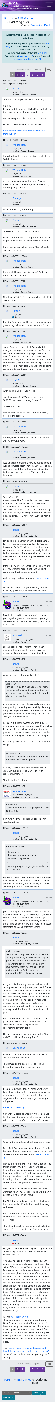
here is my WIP (18, 1316)
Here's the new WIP (12, 1107)
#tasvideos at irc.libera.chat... (26, 59)
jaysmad (17, 635)
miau (15, 1240)
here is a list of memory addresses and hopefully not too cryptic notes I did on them (25, 1349)
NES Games (25, 18)
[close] (49, 34)
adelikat (16, 601)
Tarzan (16, 310)
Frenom (16, 88)
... (27, 74)
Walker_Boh (19, 144)
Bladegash (18, 198)
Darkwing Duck (41, 25)
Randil (15, 529)
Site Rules (43, 52)
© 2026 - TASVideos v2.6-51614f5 (16, 1392)
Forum (8, 18)
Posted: (15, 80)
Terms (36, 1392)
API (43, 1392)
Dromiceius (18, 1047)
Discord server (24, 56)
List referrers (8, 1397)
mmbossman (19, 791)
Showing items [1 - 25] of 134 (29, 69)
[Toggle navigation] (49, 5)
